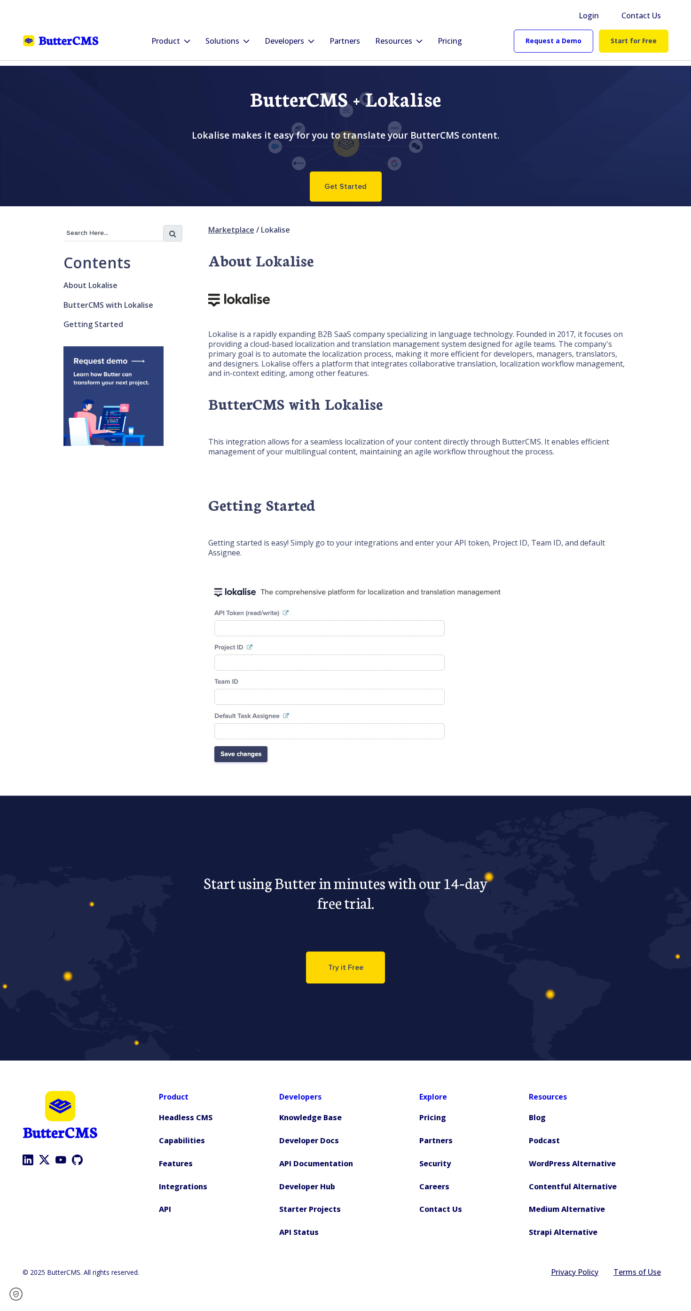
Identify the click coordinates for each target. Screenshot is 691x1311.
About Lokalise (90, 285)
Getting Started (93, 324)
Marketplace (231, 230)
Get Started (345, 186)
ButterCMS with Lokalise (108, 305)
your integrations (367, 543)
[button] (19, 1294)
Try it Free (345, 967)
